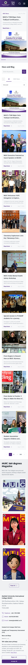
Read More (6, 28)
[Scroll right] (24, 79)
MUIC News (16, 79)
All (9, 79)
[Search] (19, 3)
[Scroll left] (3, 79)
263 (21, 454)
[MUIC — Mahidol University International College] (8, 3)
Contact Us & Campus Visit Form (11, 627)
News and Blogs (6, 635)
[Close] (26, 640)
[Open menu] (24, 3)
